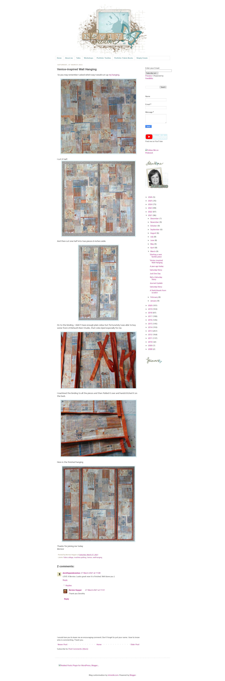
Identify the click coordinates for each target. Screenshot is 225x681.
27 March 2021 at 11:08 (90, 573)
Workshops (88, 58)
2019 (150, 309)
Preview (148, 76)
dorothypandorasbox (71, 573)
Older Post (135, 644)
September (155, 229)
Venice (89, 557)
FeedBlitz (149, 78)
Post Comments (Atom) (78, 649)
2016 (150, 320)
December (154, 218)
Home (59, 58)
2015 (150, 324)
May (152, 244)
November (154, 222)
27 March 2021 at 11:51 (95, 590)
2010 (150, 342)
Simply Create (142, 58)
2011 (150, 338)
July (152, 237)
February (154, 297)
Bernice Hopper (75, 590)
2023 (150, 208)
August (153, 233)
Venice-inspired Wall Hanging (156, 261)
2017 (150, 316)
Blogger (133, 675)
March (153, 251)
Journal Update (156, 283)
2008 (150, 349)
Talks (78, 58)
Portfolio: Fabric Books (123, 58)
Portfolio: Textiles (104, 58)
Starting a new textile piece (156, 255)
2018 (150, 313)
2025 (150, 201)
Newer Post (62, 644)
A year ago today (156, 266)
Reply (65, 580)
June (152, 240)
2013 (150, 331)
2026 (150, 197)
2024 (150, 204)
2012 (150, 334)
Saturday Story (156, 270)
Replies (69, 585)
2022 (150, 212)
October (153, 226)
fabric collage (68, 557)
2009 (150, 345)
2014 (150, 327)
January (153, 301)
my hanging (114, 75)
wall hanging (97, 557)
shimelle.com (113, 675)
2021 (150, 215)
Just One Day (155, 273)
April (152, 247)
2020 (150, 305)
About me (69, 58)
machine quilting (80, 557)
